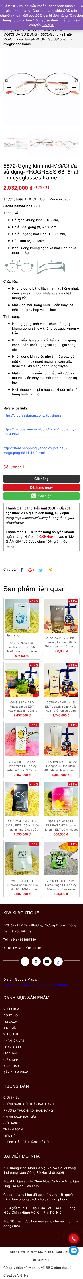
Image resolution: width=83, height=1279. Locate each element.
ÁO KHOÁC (11, 1066)
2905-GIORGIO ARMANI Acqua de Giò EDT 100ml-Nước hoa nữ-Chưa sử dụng (22, 885)
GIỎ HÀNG (11, 1123)
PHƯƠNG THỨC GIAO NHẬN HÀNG (28, 1110)
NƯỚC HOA (11, 1009)
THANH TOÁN (13, 1129)
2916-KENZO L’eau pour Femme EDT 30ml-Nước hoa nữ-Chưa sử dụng (22, 647)
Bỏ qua (48, 24)
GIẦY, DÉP (10, 1059)
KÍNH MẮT (10, 1028)
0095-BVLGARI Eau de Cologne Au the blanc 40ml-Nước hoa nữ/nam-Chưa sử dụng (60, 766)
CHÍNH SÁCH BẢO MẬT (20, 1116)
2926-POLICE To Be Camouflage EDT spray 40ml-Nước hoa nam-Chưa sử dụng (61, 885)
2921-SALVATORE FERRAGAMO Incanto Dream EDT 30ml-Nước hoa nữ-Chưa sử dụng (61, 825)
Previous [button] (9, 86)
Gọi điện (45, 495)
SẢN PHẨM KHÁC (15, 1072)
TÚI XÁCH (10, 1021)
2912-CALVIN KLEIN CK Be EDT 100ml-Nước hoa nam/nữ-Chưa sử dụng (22, 825)
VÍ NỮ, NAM (11, 1034)
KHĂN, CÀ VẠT (13, 1040)
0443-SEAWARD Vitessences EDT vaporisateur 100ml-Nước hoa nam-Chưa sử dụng (22, 706)
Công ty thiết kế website (21, 1267)
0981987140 (73, 1250)
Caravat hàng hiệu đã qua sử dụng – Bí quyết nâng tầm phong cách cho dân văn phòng (38, 1196)
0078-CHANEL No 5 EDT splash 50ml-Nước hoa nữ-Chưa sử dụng (61, 706)
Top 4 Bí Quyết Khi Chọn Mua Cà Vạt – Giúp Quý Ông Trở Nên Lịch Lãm (41, 1183)
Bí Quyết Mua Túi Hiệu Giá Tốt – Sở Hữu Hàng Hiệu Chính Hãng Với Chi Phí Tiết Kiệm (39, 1209)
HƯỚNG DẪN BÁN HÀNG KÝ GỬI (26, 1142)
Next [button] (74, 86)
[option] (41, 86)
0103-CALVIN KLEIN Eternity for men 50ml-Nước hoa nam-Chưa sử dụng (61, 642)
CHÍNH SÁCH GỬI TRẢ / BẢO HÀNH (28, 1104)
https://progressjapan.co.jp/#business (32, 415)
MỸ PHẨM (10, 1053)
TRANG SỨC (12, 1047)
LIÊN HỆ (9, 1136)
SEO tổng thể (56, 1267)
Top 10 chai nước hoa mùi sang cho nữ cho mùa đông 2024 (40, 1223)
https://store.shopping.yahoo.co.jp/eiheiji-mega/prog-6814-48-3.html (35, 450)
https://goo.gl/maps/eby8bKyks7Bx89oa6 (35, 985)
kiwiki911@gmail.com (27, 947)
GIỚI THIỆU (11, 1097)
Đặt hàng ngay (41, 487)
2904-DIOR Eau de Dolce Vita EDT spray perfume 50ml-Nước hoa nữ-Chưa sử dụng (22, 766)
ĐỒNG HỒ (10, 1015)
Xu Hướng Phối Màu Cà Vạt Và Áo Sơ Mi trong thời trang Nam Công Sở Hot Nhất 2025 (39, 1169)
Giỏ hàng (41, 478)
